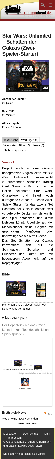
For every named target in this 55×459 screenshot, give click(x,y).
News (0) (38, 145)
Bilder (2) (24, 145)
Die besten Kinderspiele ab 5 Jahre (24, 453)
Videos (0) (9, 145)
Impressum (15, 437)
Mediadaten (10, 433)
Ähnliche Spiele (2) (14, 150)
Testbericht (10, 140)
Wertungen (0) (29, 140)
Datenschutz (30, 433)
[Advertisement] (28, 26)
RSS (49, 413)
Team (47, 433)
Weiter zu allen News (27, 423)
